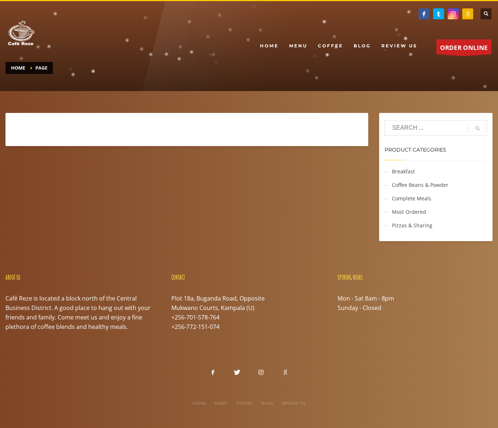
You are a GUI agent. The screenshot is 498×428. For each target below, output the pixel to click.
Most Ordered (409, 211)
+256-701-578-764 (195, 317)
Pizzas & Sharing (412, 225)
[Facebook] (424, 13)
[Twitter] (438, 13)
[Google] (467, 13)
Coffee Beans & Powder (420, 184)
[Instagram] (453, 13)
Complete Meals (411, 198)
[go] (477, 128)
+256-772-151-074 (195, 327)
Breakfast (403, 171)
